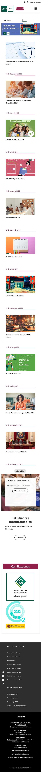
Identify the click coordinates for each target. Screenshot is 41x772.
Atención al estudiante (14, 668)
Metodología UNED (13, 702)
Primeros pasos (12, 698)
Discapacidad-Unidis (13, 657)
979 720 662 (22, 725)
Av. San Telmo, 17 (12, 740)
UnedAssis (20, 537)
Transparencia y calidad (14, 680)
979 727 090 (22, 732)
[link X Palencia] (2, 677)
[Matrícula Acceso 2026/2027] (20, 29)
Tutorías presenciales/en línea (16, 706)
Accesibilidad (11, 661)
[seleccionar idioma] (27, 2)
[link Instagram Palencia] (2, 684)
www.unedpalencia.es (26, 757)
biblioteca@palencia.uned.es (20, 751)
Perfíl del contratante (14, 676)
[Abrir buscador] (25, 2)
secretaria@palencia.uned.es (20, 754)
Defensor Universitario (14, 664)
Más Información (20, 491)
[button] (2, 29)
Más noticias (20, 471)
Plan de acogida (12, 694)
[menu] (36, 8)
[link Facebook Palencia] (2, 673)
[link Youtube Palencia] (3, 680)
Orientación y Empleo (14, 653)
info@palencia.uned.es (20, 747)
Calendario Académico (14, 672)
